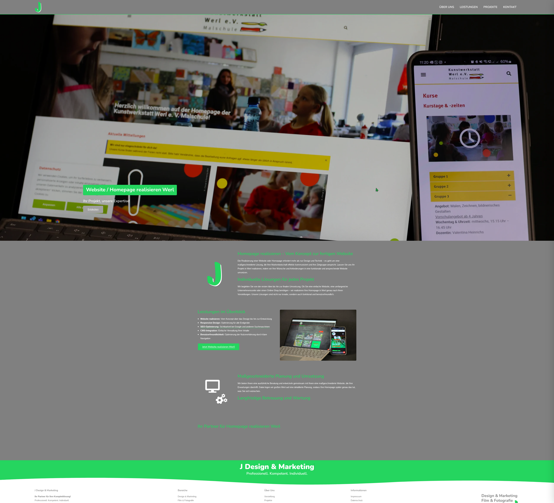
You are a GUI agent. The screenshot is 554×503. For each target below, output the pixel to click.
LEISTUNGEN (469, 7)
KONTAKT (509, 7)
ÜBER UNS (446, 7)
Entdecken (93, 209)
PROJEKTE (490, 7)
